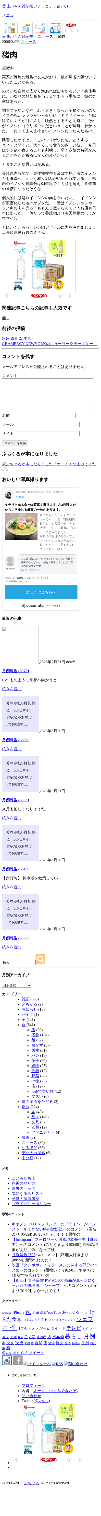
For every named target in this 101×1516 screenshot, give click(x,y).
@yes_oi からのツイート (23, 1353)
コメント (10, 376)
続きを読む (12, 689)
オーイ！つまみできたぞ (54, 1391)
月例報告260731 (15, 671)
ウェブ (84, 1319)
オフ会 (22, 1328)
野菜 (35, 1076)
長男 (85, 1343)
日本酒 (58, 1337)
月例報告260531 (15, 800)
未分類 (27, 1158)
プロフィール (33, 1386)
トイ (85, 1328)
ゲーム (44, 1328)
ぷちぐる (29, 1004)
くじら (85, 1312)
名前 (6, 415)
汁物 (35, 1081)
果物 (35, 1066)
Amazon (7, 1312)
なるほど (29, 1148)
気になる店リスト (27, 1193)
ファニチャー (43, 1132)
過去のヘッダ (23, 1188)
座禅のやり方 (23, 1183)
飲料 (35, 1071)
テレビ (73, 1328)
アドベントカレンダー (62, 1319)
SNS (43, 1312)
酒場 (51, 1343)
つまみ (28, 1320)
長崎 (67, 1343)
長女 (59, 1343)
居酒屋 (41, 1337)
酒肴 (35, 1035)
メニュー (10, 15)
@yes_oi (42, 1401)
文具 (35, 1122)
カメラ (33, 1328)
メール (8, 424)
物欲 (25, 1107)
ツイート (58, 1328)
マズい (37, 1096)
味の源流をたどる (37, 1101)
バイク (27, 1014)
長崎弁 (76, 1343)
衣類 (35, 1127)
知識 (27, 1343)
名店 (20, 1337)
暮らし (73, 1336)
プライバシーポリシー (31, 1204)
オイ (93, 1285)
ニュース (28, 42)
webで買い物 (42, 1091)
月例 (89, 1336)
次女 (10, 1343)
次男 (19, 1343)
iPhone (19, 1312)
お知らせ (29, 1009)
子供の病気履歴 (25, 1199)
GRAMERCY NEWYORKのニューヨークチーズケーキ (49, 344)
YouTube (54, 1312)
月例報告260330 (15, 938)
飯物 (35, 1050)
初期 (13, 1337)
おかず (37, 1045)
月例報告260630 (15, 740)
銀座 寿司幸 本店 (16, 338)
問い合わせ (31, 1396)
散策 (25, 1137)
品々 (35, 1117)
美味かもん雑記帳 (35, 6)
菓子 (35, 1060)
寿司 (32, 1337)
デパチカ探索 (33, 1153)
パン (35, 1055)
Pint (35, 1312)
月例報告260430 (15, 869)
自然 (38, 1343)
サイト (8, 433)
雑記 (25, 999)
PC (28, 1312)
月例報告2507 (23, 1255)
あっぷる (71, 1312)
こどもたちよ (23, 1178)
